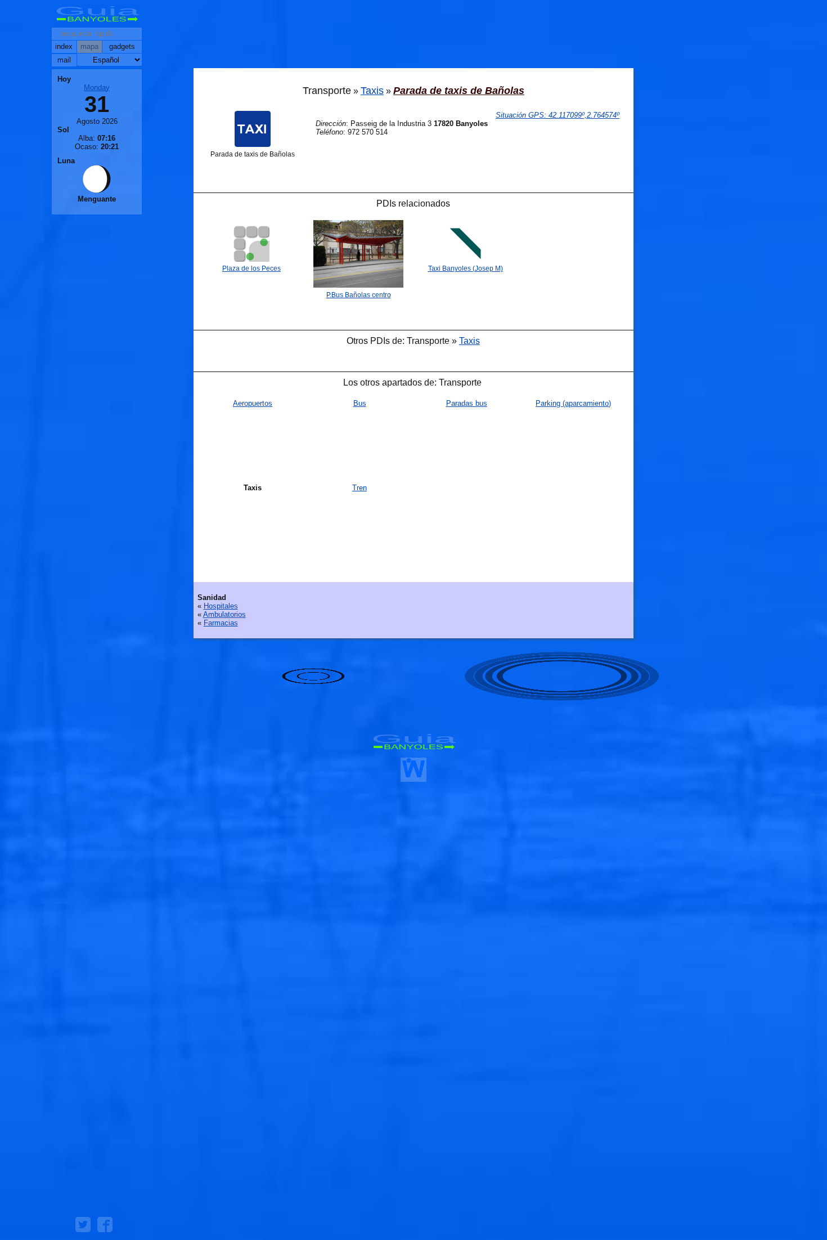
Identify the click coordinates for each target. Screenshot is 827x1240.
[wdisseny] (413, 777)
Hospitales (221, 606)
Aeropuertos (252, 403)
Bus (359, 403)
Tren (359, 488)
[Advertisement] (413, 36)
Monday (97, 87)
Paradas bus (466, 403)
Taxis (372, 90)
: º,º (557, 115)
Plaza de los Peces (251, 268)
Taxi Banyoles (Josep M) (465, 268)
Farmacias (221, 623)
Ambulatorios (224, 614)
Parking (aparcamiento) (573, 403)
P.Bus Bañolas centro (358, 295)
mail (64, 60)
